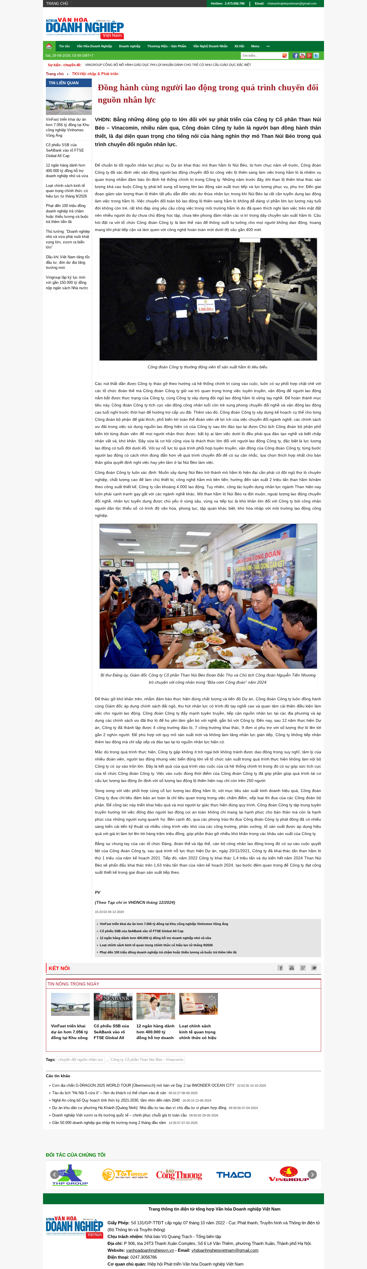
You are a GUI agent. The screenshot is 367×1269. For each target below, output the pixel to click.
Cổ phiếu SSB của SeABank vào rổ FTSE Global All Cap (65, 150)
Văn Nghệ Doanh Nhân (210, 46)
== (268, 46)
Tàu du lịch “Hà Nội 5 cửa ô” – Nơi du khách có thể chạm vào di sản (109, 1093)
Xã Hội (239, 46)
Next (312, 1174)
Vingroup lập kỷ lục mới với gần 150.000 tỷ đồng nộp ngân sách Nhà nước (67, 282)
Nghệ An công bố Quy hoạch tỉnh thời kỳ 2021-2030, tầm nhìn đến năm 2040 (116, 1100)
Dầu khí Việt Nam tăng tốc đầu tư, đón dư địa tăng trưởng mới (68, 262)
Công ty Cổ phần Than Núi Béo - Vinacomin (147, 1059)
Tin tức (64, 46)
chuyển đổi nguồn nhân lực (80, 1059)
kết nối (59, 968)
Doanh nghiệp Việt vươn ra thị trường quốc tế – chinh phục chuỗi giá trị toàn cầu (119, 1115)
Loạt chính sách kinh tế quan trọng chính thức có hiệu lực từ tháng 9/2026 (67, 190)
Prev (54, 1174)
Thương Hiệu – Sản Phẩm (166, 46)
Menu (255, 46)
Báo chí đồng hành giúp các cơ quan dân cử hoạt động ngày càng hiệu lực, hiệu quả (160, 65)
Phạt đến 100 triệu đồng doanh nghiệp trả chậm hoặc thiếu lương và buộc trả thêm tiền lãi (168, 952)
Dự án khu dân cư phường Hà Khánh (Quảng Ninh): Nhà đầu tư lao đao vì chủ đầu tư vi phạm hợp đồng (139, 1108)
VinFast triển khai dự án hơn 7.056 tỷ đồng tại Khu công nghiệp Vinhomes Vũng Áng (164, 924)
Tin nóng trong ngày (73, 983)
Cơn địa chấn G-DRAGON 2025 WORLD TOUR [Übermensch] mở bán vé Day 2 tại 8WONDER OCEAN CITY (143, 1085)
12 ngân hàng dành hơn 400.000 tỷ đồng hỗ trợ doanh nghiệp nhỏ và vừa (67, 170)
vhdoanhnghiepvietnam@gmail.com (292, 3)
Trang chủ (57, 3)
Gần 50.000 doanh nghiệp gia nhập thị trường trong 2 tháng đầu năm (109, 1123)
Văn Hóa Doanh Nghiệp (94, 46)
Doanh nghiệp (129, 46)
